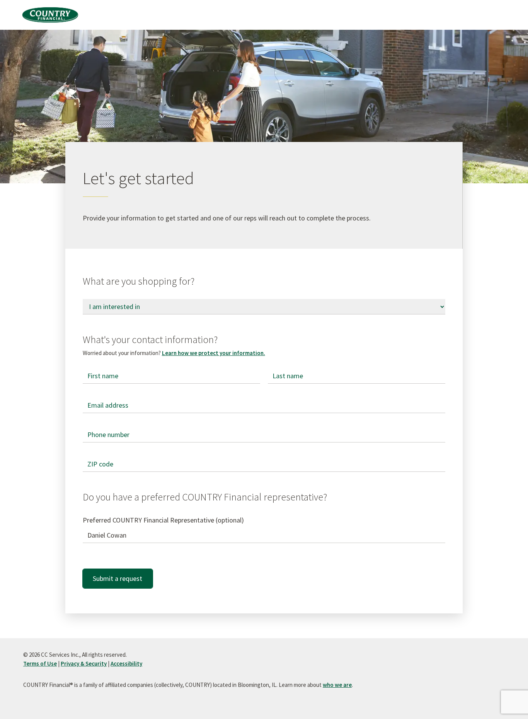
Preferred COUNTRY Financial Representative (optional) (163, 520)
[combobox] (264, 535)
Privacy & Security (84, 663)
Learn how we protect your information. (213, 353)
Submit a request (117, 578)
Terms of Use (40, 663)
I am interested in (108, 299)
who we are (337, 684)
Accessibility (126, 663)
